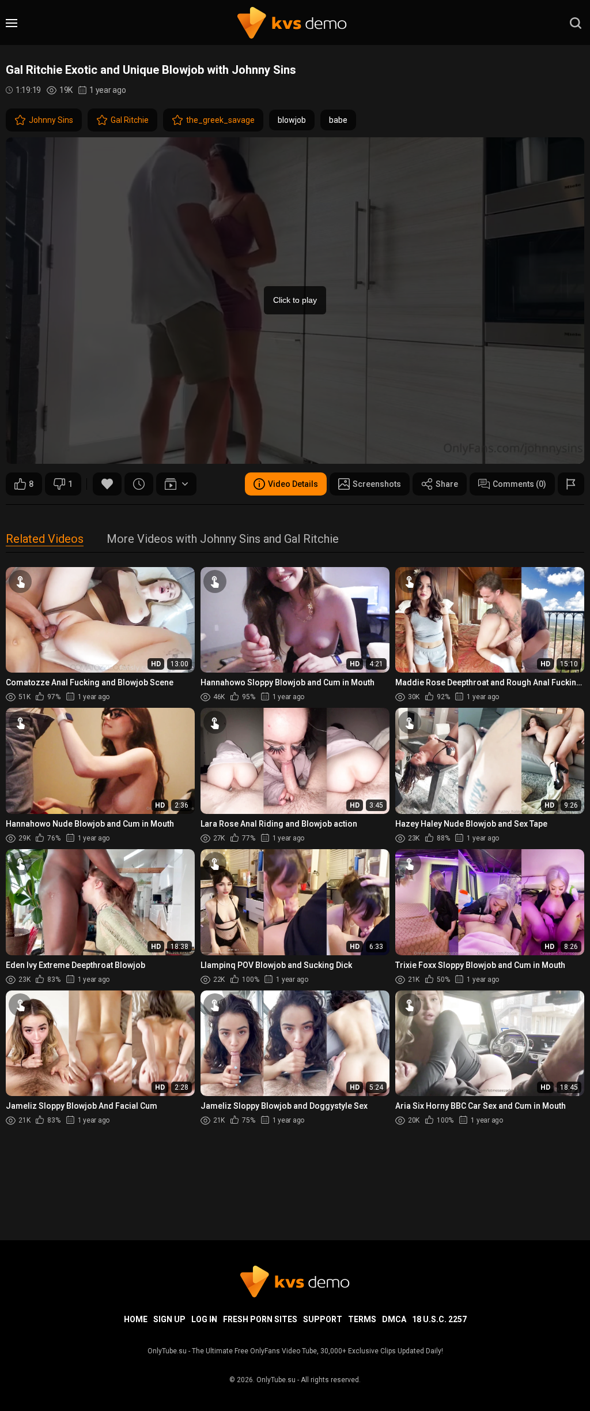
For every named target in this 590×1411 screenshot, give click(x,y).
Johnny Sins (51, 120)
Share (447, 484)
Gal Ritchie (130, 120)
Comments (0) (519, 484)
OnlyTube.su (276, 1380)
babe (338, 120)
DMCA (394, 1319)
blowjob (292, 120)
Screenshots (377, 484)
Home (136, 1319)
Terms (362, 1319)
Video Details (293, 484)
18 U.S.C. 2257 (439, 1319)
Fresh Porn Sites (260, 1319)
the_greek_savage (220, 120)
